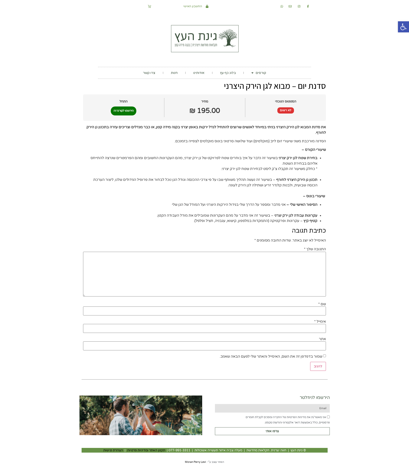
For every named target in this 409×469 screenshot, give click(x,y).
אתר (322, 339)
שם (322, 304)
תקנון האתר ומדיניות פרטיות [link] (146, 450)
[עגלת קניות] (149, 6)
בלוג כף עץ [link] (228, 73)
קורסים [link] (261, 73)
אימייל (320, 321)
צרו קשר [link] (149, 73)
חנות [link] (174, 73)
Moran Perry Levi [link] (195, 461)
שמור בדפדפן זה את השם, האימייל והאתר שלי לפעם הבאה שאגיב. (271, 356)
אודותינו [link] (198, 73)
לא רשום (285, 110)
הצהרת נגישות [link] (113, 450)
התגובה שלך (315, 249)
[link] (403, 26)
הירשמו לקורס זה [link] (124, 110)
